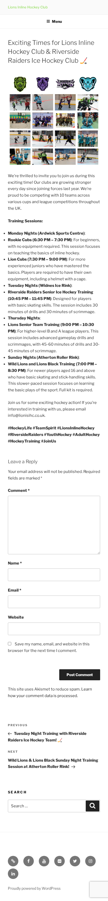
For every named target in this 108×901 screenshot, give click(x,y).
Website (16, 617)
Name (15, 563)
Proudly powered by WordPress (34, 888)
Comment (19, 490)
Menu (57, 21)
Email (14, 590)
